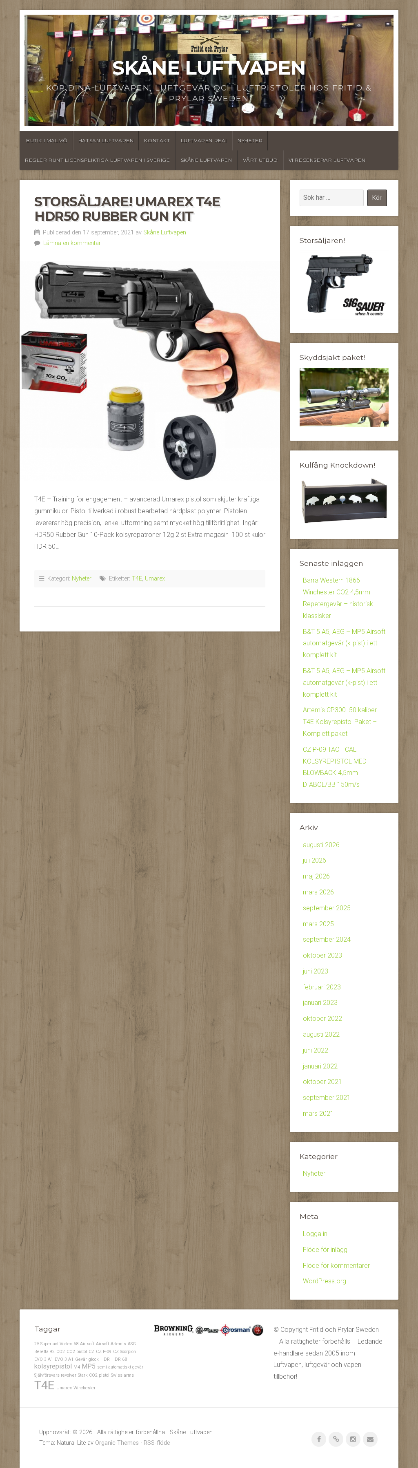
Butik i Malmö (47, 140)
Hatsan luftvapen (106, 140)
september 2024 (327, 939)
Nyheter (250, 140)
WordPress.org (324, 1281)
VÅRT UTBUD (260, 160)
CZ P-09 (103, 1351)
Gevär (81, 1359)
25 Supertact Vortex (53, 1344)
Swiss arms (122, 1375)
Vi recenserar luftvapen (327, 160)
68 (75, 1344)
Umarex (155, 578)
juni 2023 (315, 971)
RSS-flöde (157, 1442)
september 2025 (327, 908)
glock (94, 1359)
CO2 (60, 1351)
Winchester (84, 1388)
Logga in (315, 1234)
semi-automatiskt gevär (120, 1367)
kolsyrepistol (53, 1366)
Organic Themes (117, 1442)
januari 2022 (320, 1066)
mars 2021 (318, 1113)
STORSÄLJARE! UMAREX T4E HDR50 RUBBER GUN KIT (127, 209)
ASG (132, 1344)
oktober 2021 (322, 1082)
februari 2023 (322, 987)
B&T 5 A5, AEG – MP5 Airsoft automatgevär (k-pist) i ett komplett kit (344, 643)
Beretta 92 (44, 1351)
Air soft (87, 1344)
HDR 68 (119, 1359)
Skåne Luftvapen (209, 67)
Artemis (118, 1344)
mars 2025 (318, 924)
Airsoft (102, 1344)
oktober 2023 (322, 955)
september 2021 (327, 1098)
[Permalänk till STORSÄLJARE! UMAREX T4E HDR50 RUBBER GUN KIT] (150, 371)
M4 (76, 1367)
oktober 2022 (322, 1018)
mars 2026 (318, 892)
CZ (91, 1351)
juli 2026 (314, 860)
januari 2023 (320, 1003)
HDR (105, 1359)
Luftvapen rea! (204, 140)
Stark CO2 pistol (93, 1375)
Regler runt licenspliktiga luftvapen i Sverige (97, 160)
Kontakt (157, 140)
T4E (137, 578)
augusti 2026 (321, 845)
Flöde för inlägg (325, 1250)
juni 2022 (315, 1050)
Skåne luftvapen (206, 160)
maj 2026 (316, 876)
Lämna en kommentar (72, 243)
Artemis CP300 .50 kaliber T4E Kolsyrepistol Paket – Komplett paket (340, 721)
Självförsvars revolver (55, 1375)
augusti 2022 (321, 1034)
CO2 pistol (77, 1351)
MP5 (89, 1366)
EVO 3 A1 (64, 1359)
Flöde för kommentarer (336, 1265)
